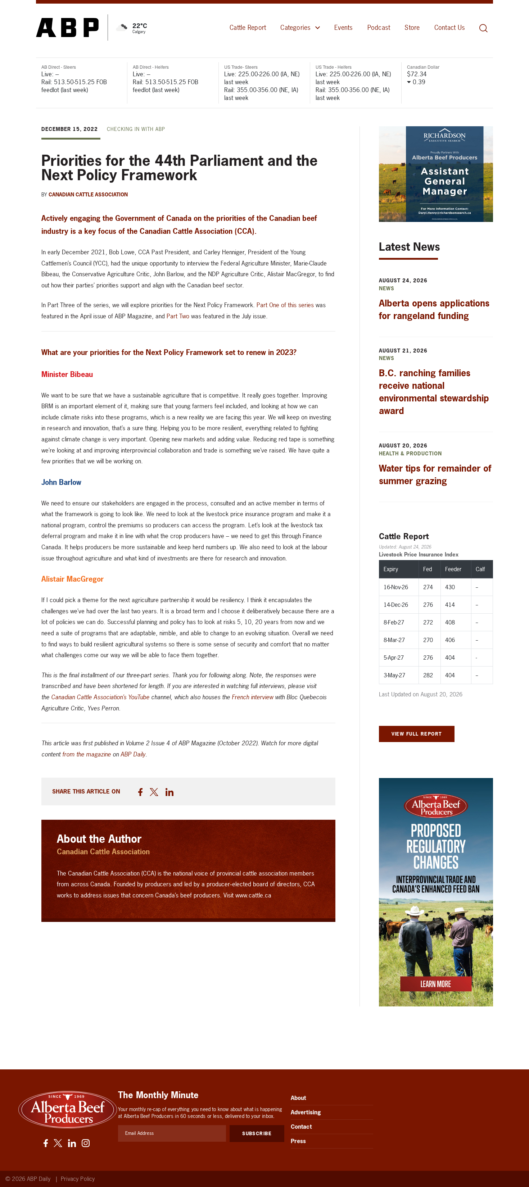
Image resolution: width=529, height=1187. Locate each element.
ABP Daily (133, 754)
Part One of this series (285, 305)
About (298, 1098)
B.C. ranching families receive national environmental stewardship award (434, 392)
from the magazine (86, 754)
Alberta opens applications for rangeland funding (434, 309)
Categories (295, 27)
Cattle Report (248, 27)
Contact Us (449, 27)
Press (298, 1141)
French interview (252, 697)
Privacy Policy (78, 1179)
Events (343, 27)
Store (412, 27)
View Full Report (417, 734)
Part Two (178, 316)
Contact (301, 1127)
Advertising (306, 1112)
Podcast (378, 27)
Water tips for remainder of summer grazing (435, 474)
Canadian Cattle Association (88, 194)
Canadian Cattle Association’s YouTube (100, 697)
